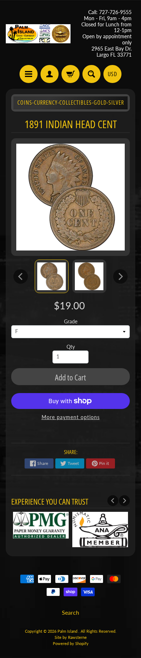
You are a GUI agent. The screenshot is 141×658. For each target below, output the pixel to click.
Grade (70, 321)
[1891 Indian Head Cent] (52, 276)
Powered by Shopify (71, 643)
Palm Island (67, 631)
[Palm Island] (38, 33)
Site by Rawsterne (71, 637)
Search (70, 612)
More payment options (71, 417)
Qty (71, 347)
